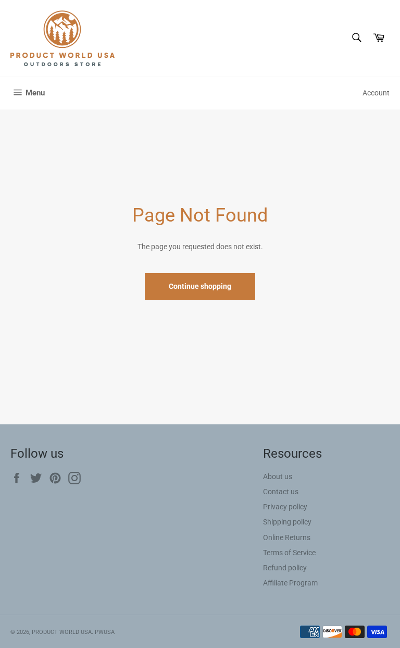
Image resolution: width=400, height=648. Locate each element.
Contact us (280, 491)
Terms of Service (289, 552)
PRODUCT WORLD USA (62, 632)
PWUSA (105, 632)
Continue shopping (200, 286)
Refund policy (285, 568)
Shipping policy (287, 522)
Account (376, 93)
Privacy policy (285, 507)
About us (277, 476)
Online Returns (286, 537)
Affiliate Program (290, 583)
